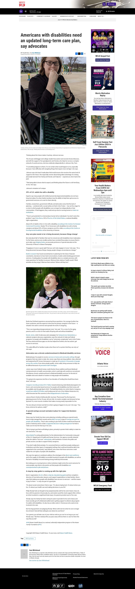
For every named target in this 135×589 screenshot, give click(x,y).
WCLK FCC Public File (99, 574)
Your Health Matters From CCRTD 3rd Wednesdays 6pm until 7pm (103, 189)
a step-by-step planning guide (57, 475)
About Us (101, 16)
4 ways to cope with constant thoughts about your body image (102, 295)
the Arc (41, 475)
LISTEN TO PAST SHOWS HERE (103, 408)
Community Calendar (43, 16)
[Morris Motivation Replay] (102, 78)
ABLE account (56, 419)
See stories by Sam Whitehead (39, 560)
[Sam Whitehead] (24, 554)
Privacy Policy (76, 574)
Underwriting (81, 16)
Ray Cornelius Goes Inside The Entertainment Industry (103, 398)
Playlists (30, 16)
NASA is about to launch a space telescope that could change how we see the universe (102, 279)
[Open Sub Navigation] (34, 16)
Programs (22, 16)
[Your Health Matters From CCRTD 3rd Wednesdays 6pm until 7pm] (102, 170)
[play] (21, 11)
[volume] (25, 11)
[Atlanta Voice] (102, 351)
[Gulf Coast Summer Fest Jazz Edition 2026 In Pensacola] (102, 127)
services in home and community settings (61, 357)
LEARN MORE (102, 443)
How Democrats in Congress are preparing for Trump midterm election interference (101, 335)
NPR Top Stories (30, 538)
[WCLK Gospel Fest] (102, 41)
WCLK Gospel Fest (102, 56)
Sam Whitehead (36, 53)
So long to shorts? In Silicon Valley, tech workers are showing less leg (102, 271)
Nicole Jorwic (30, 335)
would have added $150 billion (35, 391)
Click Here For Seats (102, 60)
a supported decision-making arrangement (59, 423)
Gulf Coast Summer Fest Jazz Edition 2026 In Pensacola (102, 144)
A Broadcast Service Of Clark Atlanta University (61, 574)
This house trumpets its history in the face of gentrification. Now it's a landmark (101, 319)
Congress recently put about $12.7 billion (38, 385)
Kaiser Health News (66, 533)
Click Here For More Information (102, 151)
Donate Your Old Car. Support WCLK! (102, 437)
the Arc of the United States (56, 218)
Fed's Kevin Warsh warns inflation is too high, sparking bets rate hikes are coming (102, 264)
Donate (112, 4)
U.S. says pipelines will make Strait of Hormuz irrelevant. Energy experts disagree (101, 303)
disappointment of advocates (59, 393)
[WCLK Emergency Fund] (102, 465)
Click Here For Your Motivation (102, 108)
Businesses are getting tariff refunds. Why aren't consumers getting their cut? (102, 311)
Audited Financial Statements (80, 577)
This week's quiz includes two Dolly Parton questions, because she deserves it (102, 287)
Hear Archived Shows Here (102, 209)
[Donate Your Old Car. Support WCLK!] (102, 424)
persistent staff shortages (48, 365)
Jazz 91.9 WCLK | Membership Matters (67, 19)
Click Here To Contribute (103, 489)
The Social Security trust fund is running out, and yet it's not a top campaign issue (102, 327)
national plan (48, 439)
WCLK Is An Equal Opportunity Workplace (59, 578)
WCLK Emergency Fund (103, 485)
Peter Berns (39, 218)
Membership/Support (67, 16)
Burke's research (31, 254)
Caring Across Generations (66, 335)
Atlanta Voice (102, 363)
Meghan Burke (40, 242)
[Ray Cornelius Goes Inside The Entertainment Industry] (102, 382)
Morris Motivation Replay (102, 94)
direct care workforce (72, 455)
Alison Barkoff (30, 435)
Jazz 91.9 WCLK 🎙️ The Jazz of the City (102, 251)
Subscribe (93, 16)
